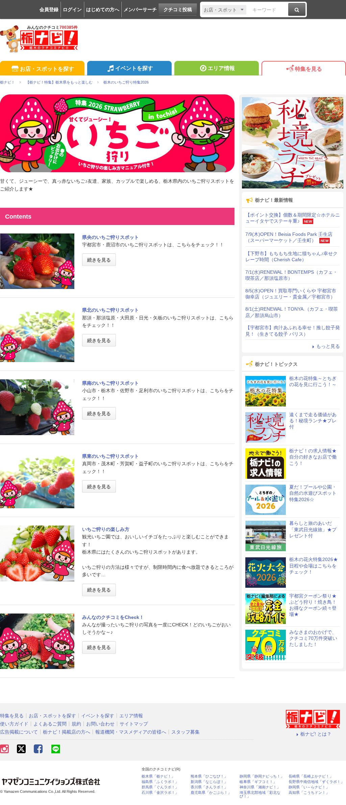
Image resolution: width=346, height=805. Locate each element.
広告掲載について (19, 732)
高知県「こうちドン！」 (309, 793)
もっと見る (328, 346)
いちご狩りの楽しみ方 (105, 529)
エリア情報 (221, 68)
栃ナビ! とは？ (315, 734)
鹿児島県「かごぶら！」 (211, 793)
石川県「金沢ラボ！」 (160, 793)
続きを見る (99, 260)
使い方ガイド (14, 723)
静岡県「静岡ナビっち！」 (262, 776)
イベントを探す (134, 68)
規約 (76, 723)
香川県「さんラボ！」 (209, 787)
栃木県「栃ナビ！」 (158, 776)
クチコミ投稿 (178, 9)
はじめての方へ (102, 9)
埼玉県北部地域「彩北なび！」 (260, 794)
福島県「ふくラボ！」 (160, 782)
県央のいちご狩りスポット (110, 237)
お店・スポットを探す (47, 69)
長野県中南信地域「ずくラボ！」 (316, 782)
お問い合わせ (100, 723)
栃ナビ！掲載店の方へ (66, 732)
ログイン (72, 9)
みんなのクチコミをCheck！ (113, 617)
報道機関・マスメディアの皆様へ (130, 732)
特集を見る (308, 69)
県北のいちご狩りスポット (110, 310)
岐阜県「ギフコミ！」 (258, 782)
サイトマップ (134, 723)
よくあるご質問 (50, 723)
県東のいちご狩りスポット (110, 456)
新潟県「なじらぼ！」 (209, 782)
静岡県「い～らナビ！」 (309, 787)
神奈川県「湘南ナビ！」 (260, 787)
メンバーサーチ (140, 9)
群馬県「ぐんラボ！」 (160, 787)
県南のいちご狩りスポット (110, 383)
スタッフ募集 (185, 732)
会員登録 (49, 9)
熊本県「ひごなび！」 (209, 776)
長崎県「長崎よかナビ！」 (311, 776)
